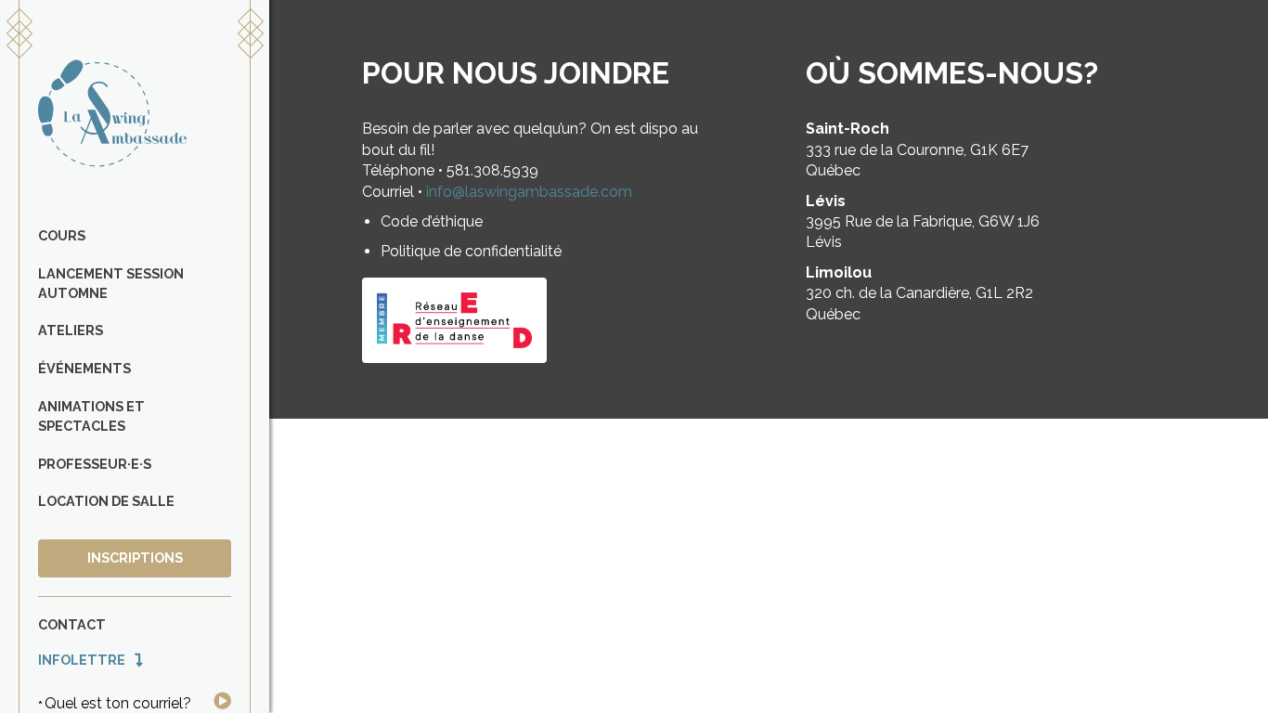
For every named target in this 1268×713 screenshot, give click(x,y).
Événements (84, 368)
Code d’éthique (432, 221)
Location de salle (106, 501)
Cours (61, 235)
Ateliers (70, 330)
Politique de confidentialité (471, 251)
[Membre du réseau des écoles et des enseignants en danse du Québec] (454, 320)
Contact (72, 624)
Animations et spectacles (91, 416)
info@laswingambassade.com (529, 192)
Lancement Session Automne (111, 283)
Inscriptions (135, 557)
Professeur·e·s (94, 464)
